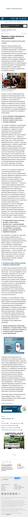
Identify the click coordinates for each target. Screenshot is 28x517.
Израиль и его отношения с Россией (8, 29)
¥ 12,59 (14, 21)
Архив (2, 485)
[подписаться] (12, 418)
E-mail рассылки (17, 488)
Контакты (3, 487)
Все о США (3, 423)
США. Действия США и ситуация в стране (10, 429)
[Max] (16, 494)
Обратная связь (17, 485)
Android (15, 484)
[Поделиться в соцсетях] (25, 33)
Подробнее (8, 514)
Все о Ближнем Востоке (15, 423)
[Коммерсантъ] (2, 18)
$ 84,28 (6, 21)
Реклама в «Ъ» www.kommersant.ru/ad (14, 8)
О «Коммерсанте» (5, 484)
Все (10, 461)
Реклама (3, 488)
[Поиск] (23, 19)
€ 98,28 (10, 21)
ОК (25, 26)
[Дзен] (8, 494)
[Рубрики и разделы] (25, 19)
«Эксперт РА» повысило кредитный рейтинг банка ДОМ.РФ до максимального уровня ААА (7, 468)
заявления (4, 186)
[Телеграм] (2, 494)
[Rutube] (13, 494)
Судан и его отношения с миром (8, 425)
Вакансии (3, 490)
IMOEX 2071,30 (20, 21)
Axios (12, 305)
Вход (20, 18)
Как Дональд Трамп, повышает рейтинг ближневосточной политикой (14, 263)
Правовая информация (19, 487)
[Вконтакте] (5, 494)
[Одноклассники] (11, 494)
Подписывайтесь (7, 410)
